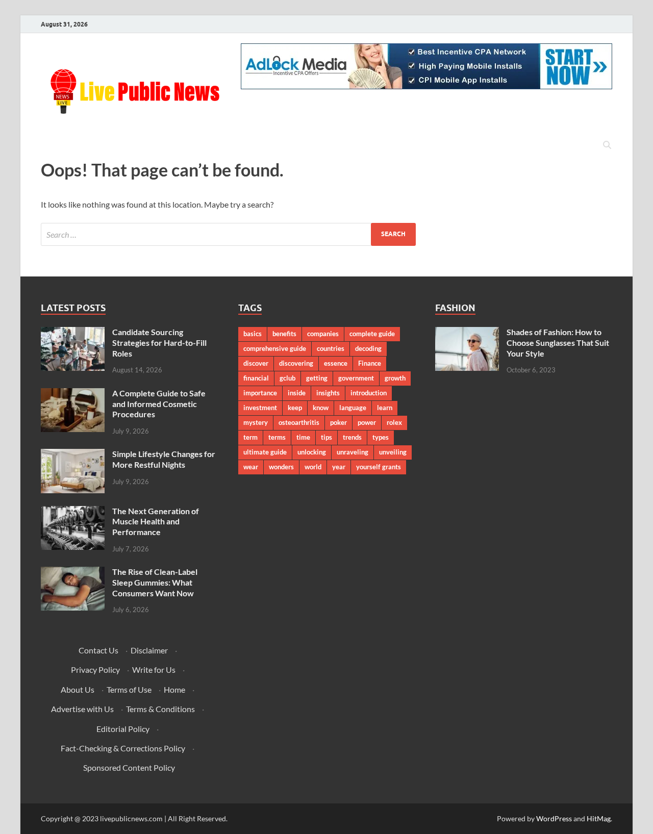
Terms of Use (129, 689)
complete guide (372, 334)
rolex (394, 422)
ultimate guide (265, 452)
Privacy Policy (95, 669)
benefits (284, 334)
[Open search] (607, 145)
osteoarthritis (299, 422)
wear (250, 467)
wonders (281, 467)
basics (252, 334)
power (367, 422)
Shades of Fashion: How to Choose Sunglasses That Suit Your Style (558, 342)
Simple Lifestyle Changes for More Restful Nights (163, 459)
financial (256, 378)
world (313, 467)
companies (323, 334)
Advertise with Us (82, 709)
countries (330, 348)
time (303, 437)
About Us (77, 689)
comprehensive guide (274, 348)
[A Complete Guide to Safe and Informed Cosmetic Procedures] (73, 394)
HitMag (599, 818)
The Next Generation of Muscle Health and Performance (155, 521)
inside (297, 393)
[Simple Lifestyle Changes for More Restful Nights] (73, 455)
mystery (255, 422)
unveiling (393, 452)
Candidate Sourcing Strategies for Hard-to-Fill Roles (159, 342)
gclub (287, 378)
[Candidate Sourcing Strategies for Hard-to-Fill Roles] (73, 333)
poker (338, 422)
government (356, 378)
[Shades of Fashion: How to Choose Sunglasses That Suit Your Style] (467, 333)
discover (255, 363)
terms (277, 437)
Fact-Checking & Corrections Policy (123, 748)
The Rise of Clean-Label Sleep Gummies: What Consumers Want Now (154, 582)
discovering (296, 363)
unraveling (352, 452)
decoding (368, 348)
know (321, 407)
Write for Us (153, 669)
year (338, 467)
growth (395, 378)
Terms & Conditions (160, 709)
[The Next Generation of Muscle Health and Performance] (73, 512)
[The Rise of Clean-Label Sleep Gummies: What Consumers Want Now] (73, 572)
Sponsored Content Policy (129, 767)
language (352, 407)
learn (384, 407)
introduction (368, 393)
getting (317, 378)
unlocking (311, 452)
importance (260, 393)
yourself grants (378, 467)
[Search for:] (228, 234)
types (380, 437)
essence (335, 363)
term (250, 437)
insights (328, 393)
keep (295, 407)
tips (326, 437)
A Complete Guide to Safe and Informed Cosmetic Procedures (159, 403)
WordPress (554, 818)
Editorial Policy (122, 729)
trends (352, 437)
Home (174, 689)
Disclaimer (149, 650)
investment (260, 407)
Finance (369, 363)
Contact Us (98, 650)
